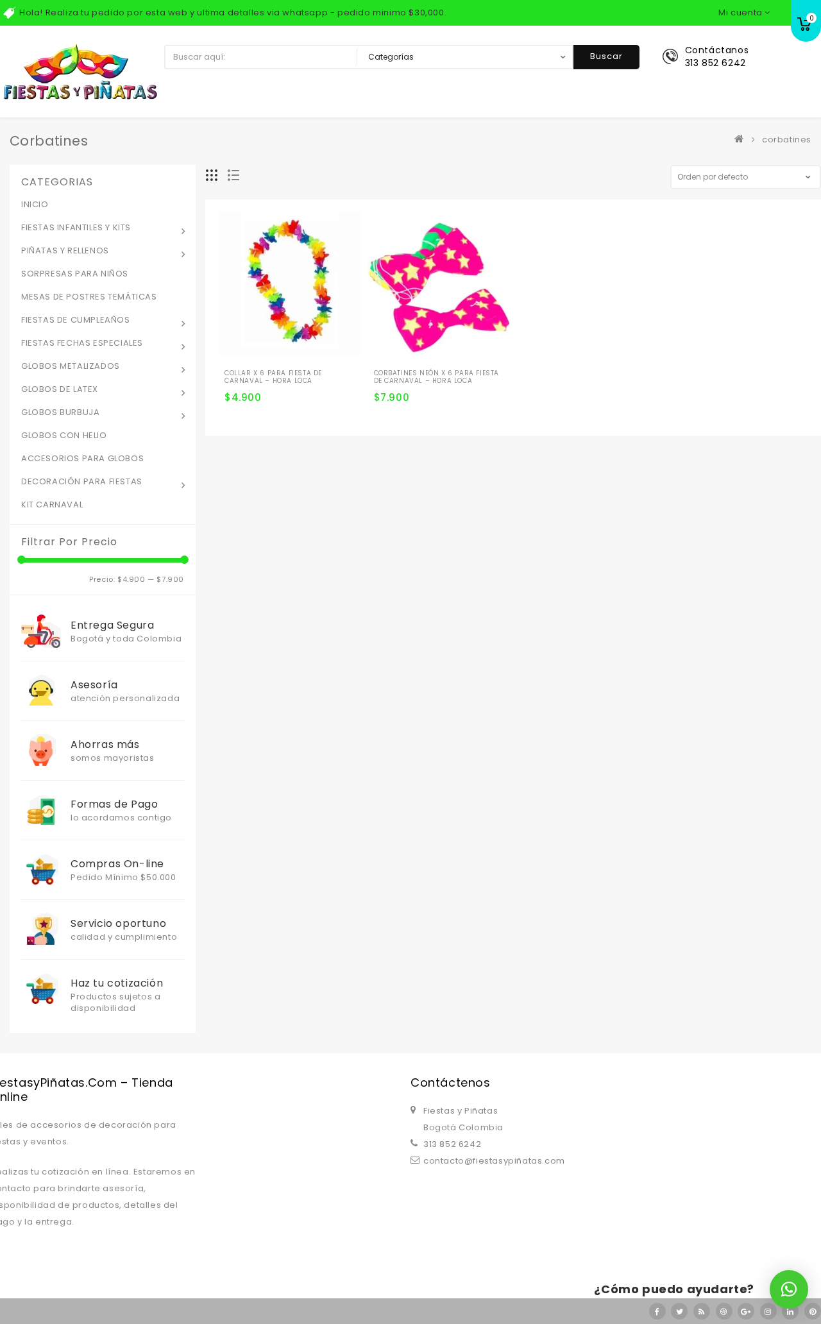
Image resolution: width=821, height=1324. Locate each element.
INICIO (35, 204)
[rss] (701, 1311)
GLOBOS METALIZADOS (70, 366)
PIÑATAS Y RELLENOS (65, 250)
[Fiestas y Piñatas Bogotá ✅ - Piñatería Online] (742, 139)
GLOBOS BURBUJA (60, 412)
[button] (789, 1289)
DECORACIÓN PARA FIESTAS (81, 481)
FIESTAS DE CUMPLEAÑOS (75, 320)
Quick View (307, 349)
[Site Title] (80, 71)
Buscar (606, 56)
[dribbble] (724, 1311)
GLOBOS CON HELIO (64, 435)
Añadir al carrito (239, 370)
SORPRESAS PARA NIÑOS (74, 273)
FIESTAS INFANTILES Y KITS (76, 227)
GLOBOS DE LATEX (59, 389)
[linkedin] (790, 1311)
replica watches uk (327, 1041)
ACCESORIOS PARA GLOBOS (82, 458)
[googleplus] (746, 1311)
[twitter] (679, 1311)
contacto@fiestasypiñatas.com (494, 1161)
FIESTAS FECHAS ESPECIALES (82, 343)
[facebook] (657, 1311)
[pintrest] (812, 1311)
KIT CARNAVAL (52, 504)
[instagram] (768, 1311)
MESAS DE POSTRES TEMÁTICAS (89, 297)
